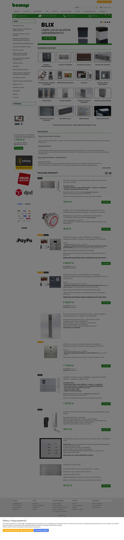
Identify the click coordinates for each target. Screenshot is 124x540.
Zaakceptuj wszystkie (41, 530)
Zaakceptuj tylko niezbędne (12, 530)
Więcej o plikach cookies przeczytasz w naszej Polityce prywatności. (22, 527)
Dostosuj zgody (27, 530)
